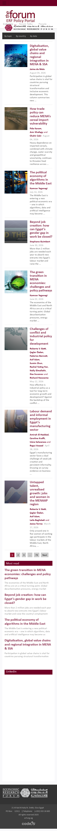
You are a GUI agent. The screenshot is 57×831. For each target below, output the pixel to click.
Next (44, 555)
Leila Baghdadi (37, 520)
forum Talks (26, 24)
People (43, 24)
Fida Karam (35, 128)
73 (36, 555)
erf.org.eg (28, 818)
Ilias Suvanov (36, 374)
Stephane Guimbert (40, 242)
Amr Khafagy (36, 132)
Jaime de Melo (37, 69)
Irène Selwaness (38, 442)
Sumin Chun (36, 363)
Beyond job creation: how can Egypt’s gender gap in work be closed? (25, 599)
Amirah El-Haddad (39, 435)
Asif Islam (35, 359)
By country (21, 36)
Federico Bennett (38, 356)
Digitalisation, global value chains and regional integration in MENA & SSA (28, 644)
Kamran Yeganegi (39, 188)
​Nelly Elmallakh (38, 370)
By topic (8, 36)
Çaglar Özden (36, 352)
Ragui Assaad (36, 446)
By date (33, 36)
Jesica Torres (36, 524)
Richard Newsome (39, 378)
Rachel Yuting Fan (39, 367)
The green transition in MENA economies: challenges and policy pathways (28, 574)
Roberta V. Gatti (38, 349)
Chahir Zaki (35, 136)
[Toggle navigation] (4, 3)
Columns (8, 24)
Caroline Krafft (37, 438)
